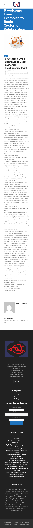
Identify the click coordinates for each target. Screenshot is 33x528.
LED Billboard (16, 456)
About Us (16, 395)
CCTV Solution (16, 443)
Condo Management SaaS (16, 476)
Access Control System (16, 458)
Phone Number (16, 417)
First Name (16, 412)
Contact (16, 397)
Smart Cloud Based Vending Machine (16, 462)
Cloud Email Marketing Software (17, 73)
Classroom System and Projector (16, 454)
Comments (10, 75)
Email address (16, 407)
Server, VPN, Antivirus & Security (16, 460)
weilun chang (12, 71)
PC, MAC (16, 439)
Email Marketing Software (16, 466)
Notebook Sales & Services (16, 441)
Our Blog (16, 399)
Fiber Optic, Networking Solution (16, 448)
